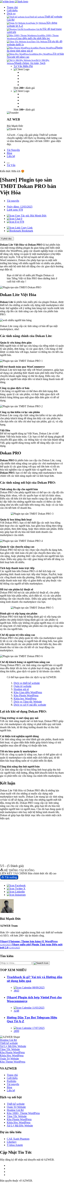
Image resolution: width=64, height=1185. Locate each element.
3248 (16, 1010)
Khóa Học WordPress (18, 1122)
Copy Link (26, 227)
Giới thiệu (12, 10)
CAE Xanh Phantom (18, 1138)
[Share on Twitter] (16, 888)
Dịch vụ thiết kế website (27, 683)
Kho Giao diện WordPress (28, 692)
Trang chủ (12, 7)
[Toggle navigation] (8, 163)
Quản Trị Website (16, 1106)
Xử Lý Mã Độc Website (20, 1125)
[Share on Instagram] (16, 894)
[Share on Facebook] (16, 885)
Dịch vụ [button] (11, 13)
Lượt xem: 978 (15, 209)
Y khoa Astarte (15, 1145)
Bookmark (27, 230)
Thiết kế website (16, 1103)
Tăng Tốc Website (17, 1116)
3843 (16, 990)
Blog (9, 153)
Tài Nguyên (13, 150)
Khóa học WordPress (25, 698)
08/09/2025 (38, 987)
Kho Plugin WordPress (26, 695)
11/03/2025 (38, 1007)
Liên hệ (11, 156)
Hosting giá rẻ (21, 689)
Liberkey (12, 1141)
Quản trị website (22, 686)
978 (21, 221)
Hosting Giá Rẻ (15, 1110)
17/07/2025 (38, 1027)
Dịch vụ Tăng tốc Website (28, 701)
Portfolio (11, 1081)
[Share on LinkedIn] (16, 891)
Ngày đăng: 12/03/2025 (19, 206)
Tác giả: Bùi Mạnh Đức (33, 215)
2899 (16, 1031)
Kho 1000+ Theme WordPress (23, 1113)
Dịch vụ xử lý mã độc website (30, 704)
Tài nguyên (13, 200)
